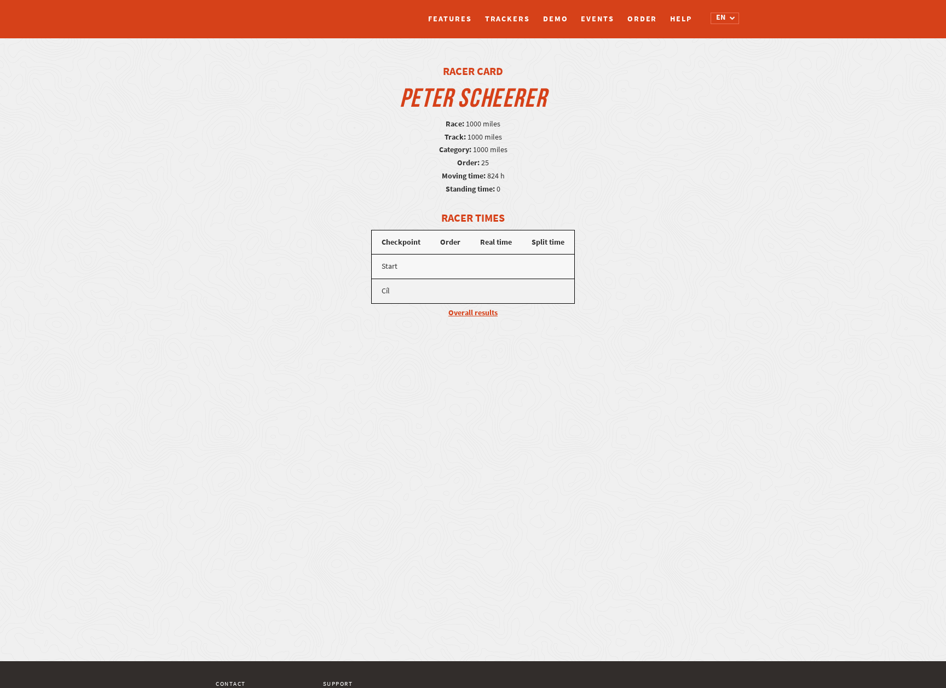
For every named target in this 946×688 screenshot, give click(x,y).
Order (642, 19)
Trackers (507, 19)
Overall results (473, 313)
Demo (555, 19)
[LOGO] (257, 13)
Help (681, 19)
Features (449, 19)
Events (597, 19)
